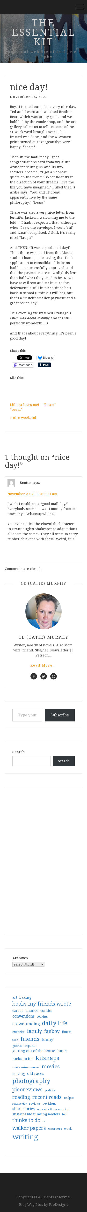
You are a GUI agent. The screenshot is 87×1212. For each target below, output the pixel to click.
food (15, 1040)
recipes (68, 1098)
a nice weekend (23, 418)
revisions (49, 1103)
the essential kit (43, 32)
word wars (55, 1128)
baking (25, 997)
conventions (23, 1016)
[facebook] (33, 676)
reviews (34, 1103)
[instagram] (53, 676)
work (68, 1128)
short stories (23, 1109)
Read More (43, 665)
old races (35, 1073)
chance (31, 1010)
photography (31, 1080)
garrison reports (23, 1046)
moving (18, 1074)
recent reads (47, 1097)
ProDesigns (58, 1204)
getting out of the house (33, 1051)
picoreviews (27, 1089)
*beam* (50, 405)
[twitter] (43, 676)
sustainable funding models (36, 1114)
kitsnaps (47, 1058)
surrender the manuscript (52, 1109)
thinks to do (26, 1120)
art (14, 997)
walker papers (29, 1128)
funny (47, 1039)
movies (51, 1066)
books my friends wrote (41, 1004)
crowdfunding (26, 1023)
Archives (20, 958)
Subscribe (60, 715)
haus (61, 1051)
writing (25, 1137)
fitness (66, 1032)
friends (30, 1039)
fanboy (52, 1031)
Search (18, 752)
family (34, 1031)
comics (46, 1010)
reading (21, 1097)
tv (44, 1121)
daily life (54, 1023)
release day (19, 1103)
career (17, 1011)
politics (50, 1090)
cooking (42, 1016)
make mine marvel (25, 1067)
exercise (18, 1032)
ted (64, 1114)
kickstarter (22, 1058)
